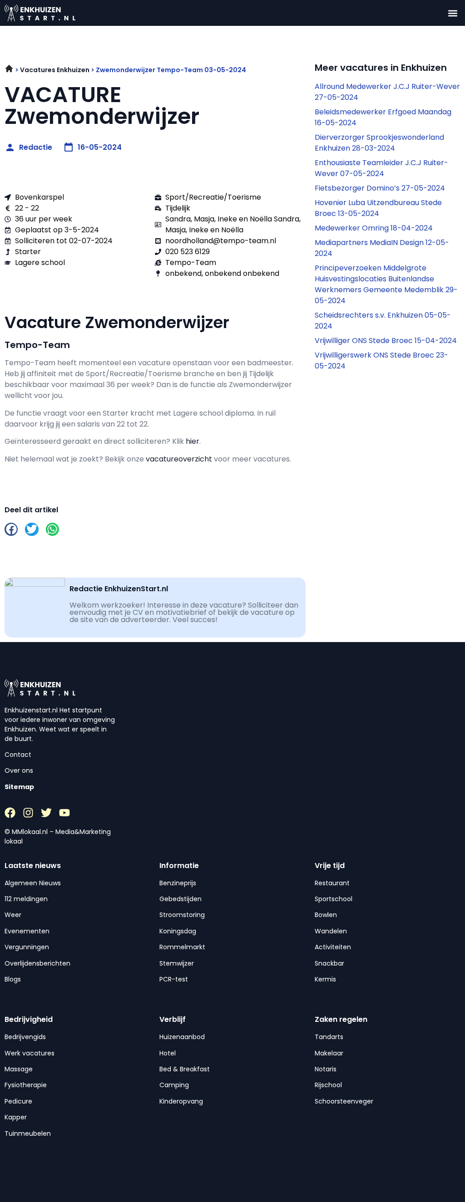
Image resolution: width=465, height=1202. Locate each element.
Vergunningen (27, 947)
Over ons (19, 770)
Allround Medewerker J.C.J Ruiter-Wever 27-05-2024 (387, 92)
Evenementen (27, 931)
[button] (452, 12)
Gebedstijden (180, 898)
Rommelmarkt (182, 947)
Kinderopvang (181, 1101)
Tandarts (329, 1036)
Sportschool (333, 898)
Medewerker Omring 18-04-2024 (374, 228)
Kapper (16, 1117)
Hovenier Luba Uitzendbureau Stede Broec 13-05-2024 (378, 208)
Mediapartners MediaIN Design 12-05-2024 (382, 248)
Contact (18, 754)
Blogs (13, 979)
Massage (19, 1069)
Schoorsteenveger (344, 1101)
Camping (174, 1084)
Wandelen (331, 931)
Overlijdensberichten (37, 963)
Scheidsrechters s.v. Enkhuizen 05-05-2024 (383, 320)
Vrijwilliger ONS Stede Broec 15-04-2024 (386, 340)
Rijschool (328, 1084)
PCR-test (173, 979)
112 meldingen (26, 898)
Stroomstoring (182, 914)
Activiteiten (333, 947)
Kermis (325, 979)
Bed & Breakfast (184, 1069)
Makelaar (329, 1053)
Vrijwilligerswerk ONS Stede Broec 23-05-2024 (381, 360)
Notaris (325, 1069)
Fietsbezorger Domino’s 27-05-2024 (380, 188)
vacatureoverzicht (179, 459)
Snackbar (329, 963)
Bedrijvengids (25, 1036)
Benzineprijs (177, 883)
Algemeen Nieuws (33, 883)
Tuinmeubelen (28, 1133)
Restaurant (332, 883)
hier (192, 441)
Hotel (167, 1053)
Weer (13, 914)
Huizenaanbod (182, 1036)
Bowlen (326, 914)
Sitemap (19, 786)
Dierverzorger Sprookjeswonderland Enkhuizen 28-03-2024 (379, 142)
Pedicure (18, 1101)
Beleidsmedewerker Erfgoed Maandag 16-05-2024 (383, 117)
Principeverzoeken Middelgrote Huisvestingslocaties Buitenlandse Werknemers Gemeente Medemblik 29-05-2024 (386, 284)
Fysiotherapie (26, 1084)
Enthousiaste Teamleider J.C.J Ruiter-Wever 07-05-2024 (381, 168)
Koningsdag (177, 931)
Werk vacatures (29, 1053)
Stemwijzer (176, 963)
